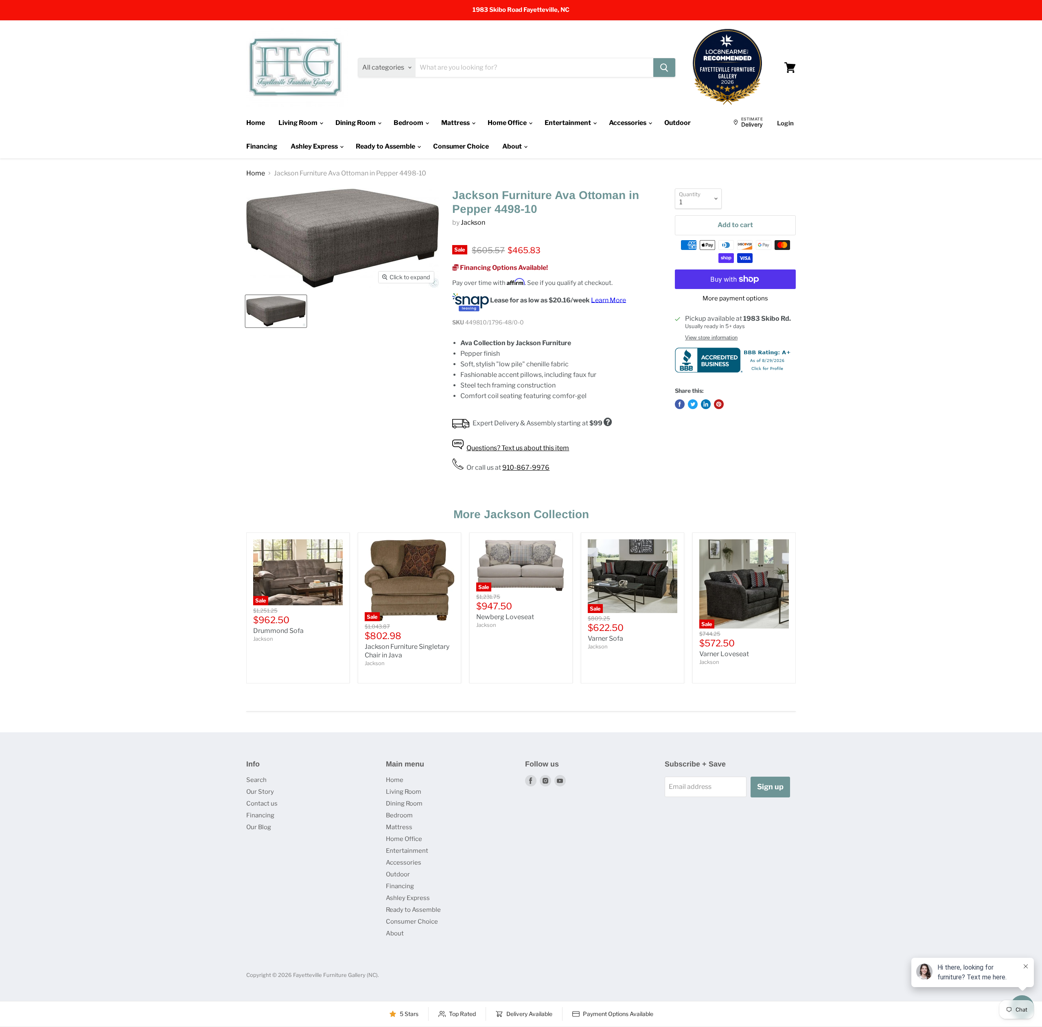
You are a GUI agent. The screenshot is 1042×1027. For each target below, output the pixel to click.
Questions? (517, 448)
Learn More (608, 300)
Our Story (260, 791)
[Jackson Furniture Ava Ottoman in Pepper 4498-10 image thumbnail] (275, 311)
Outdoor (677, 123)
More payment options (735, 298)
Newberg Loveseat (505, 617)
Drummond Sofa (278, 631)
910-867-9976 (525, 467)
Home (255, 123)
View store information (711, 338)
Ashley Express (315, 146)
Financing (261, 146)
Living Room (298, 123)
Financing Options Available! (503, 268)
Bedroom (409, 123)
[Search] (664, 67)
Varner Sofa (605, 638)
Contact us (262, 803)
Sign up (770, 786)
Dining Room (356, 123)
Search (256, 780)
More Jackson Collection (521, 514)
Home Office (508, 123)
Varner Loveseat (724, 654)
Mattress (456, 123)
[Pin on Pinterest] (719, 404)
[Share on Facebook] (680, 404)
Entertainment (568, 123)
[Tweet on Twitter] (693, 404)
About (512, 146)
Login (785, 123)
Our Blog (258, 827)
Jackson (473, 222)
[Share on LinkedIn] (706, 404)
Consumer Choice (461, 146)
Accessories (628, 123)
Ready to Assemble (386, 146)
